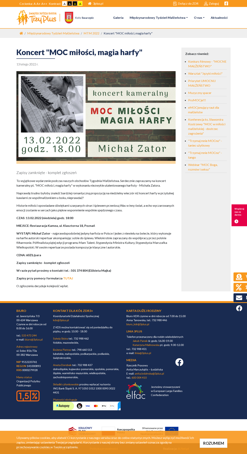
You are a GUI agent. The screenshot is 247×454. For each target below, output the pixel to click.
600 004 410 (139, 377)
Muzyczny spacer (199, 93)
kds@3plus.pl (61, 320)
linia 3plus (134, 331)
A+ (38, 3)
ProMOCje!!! (197, 100)
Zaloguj (214, 3)
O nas (198, 17)
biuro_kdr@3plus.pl (137, 324)
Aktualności (219, 17)
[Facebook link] (179, 364)
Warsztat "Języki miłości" (205, 73)
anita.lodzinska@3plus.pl (149, 373)
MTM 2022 (91, 33)
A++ (44, 3)
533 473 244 (29, 335)
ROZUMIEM (213, 443)
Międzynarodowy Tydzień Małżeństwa (157, 17)
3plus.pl (98, 3)
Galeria (118, 17)
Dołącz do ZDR (188, 3)
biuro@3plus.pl (34, 339)
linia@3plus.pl (143, 353)
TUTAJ (68, 278)
